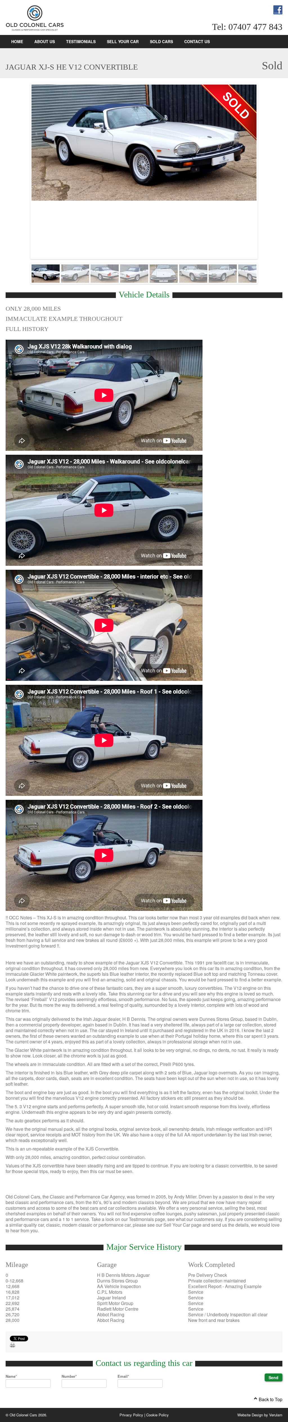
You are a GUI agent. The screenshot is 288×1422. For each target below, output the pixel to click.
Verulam (275, 1414)
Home (17, 41)
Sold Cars (161, 41)
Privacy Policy (131, 1414)
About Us (44, 41)
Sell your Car (123, 41)
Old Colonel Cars (35, 18)
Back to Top (270, 1399)
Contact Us (197, 41)
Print (12, 1345)
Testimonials (81, 41)
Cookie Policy (157, 1414)
